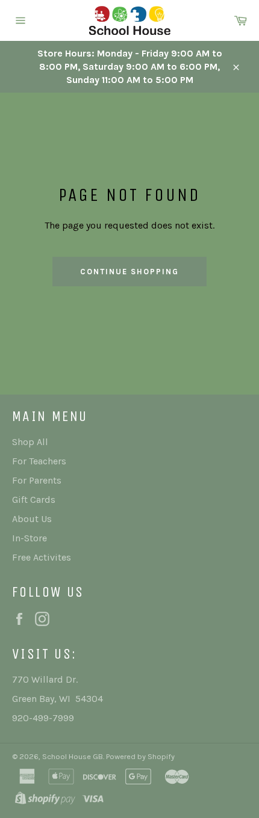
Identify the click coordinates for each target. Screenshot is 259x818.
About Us (32, 518)
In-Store (29, 538)
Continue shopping (129, 271)
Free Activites (41, 557)
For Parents (36, 480)
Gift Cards (33, 499)
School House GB (72, 756)
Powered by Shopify (140, 756)
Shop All (30, 441)
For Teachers (39, 461)
